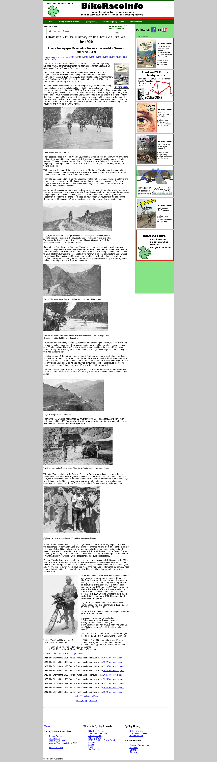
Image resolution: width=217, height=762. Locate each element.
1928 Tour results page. (113, 688)
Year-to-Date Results (58, 741)
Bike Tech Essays (96, 731)
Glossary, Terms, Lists (139, 745)
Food (90, 747)
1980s (123, 57)
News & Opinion (56, 748)
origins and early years (59, 57)
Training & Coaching (97, 733)
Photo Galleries (136, 736)
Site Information (136, 22)
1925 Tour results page (113, 675)
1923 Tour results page (113, 666)
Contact (132, 750)
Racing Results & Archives (69, 22)
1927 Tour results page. (113, 683)
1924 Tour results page (113, 671)
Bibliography (81, 700)
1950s (102, 57)
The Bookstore (94, 736)
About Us (133, 748)
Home (51, 22)
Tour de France (55, 736)
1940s (95, 57)
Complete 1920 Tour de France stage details (63, 653)
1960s (109, 57)
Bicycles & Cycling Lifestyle (113, 22)
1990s (46, 59)
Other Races (54, 738)
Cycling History (91, 22)
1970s (116, 57)
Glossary (93, 700)
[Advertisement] (154, 277)
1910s (74, 57)
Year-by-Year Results (58, 743)
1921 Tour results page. (113, 658)
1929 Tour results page (113, 692)
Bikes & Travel (94, 738)
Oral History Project (138, 733)
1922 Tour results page (113, 662)
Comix (91, 745)
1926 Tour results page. (113, 679)
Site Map (133, 752)
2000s (53, 59)
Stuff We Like (94, 749)
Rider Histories (136, 731)
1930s (88, 57)
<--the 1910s (80, 696)
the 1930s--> (92, 696)
